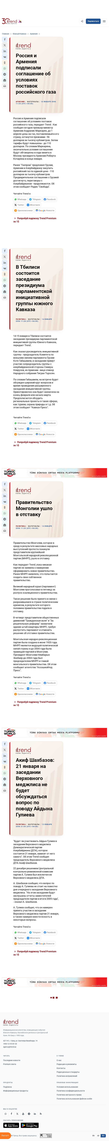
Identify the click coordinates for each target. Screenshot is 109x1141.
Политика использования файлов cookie (74, 1099)
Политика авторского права (69, 1095)
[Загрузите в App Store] (11, 1125)
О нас (59, 1060)
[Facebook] (11, 1113)
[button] (4, 39)
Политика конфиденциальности (71, 1091)
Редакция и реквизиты (67, 1064)
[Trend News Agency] (10, 1022)
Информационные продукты (15, 1091)
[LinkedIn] (34, 1113)
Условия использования (67, 1087)
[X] (17, 1113)
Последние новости (11, 1060)
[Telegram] (29, 1113)
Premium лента (9, 1064)
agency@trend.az (9, 1047)
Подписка (7, 1087)
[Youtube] (23, 1113)
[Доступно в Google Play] (30, 1125)
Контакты (61, 1068)
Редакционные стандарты (68, 1072)
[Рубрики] (104, 21)
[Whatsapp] (5, 1113)
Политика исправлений (67, 1076)
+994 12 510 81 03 (10, 1044)
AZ (98, 1136)
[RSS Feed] (40, 1113)
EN (93, 1136)
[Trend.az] (12, 21)
